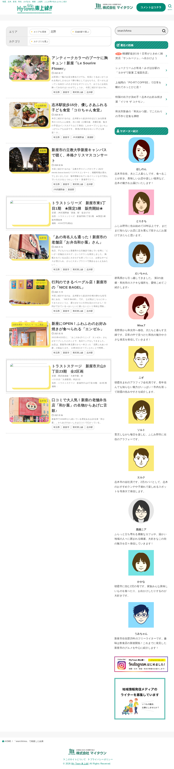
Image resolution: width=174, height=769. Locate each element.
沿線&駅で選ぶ (82, 32)
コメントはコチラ (151, 7)
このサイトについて (75, 759)
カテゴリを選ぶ (41, 41)
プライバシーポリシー (101, 759)
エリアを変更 (40, 32)
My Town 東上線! (80, 763)
